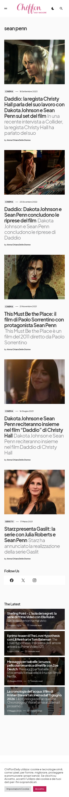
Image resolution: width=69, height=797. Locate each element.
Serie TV (9, 521)
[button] (5, 8)
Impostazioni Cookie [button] (18, 788)
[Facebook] (11, 580)
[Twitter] (23, 580)
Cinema (9, 91)
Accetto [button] (39, 788)
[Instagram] (34, 580)
